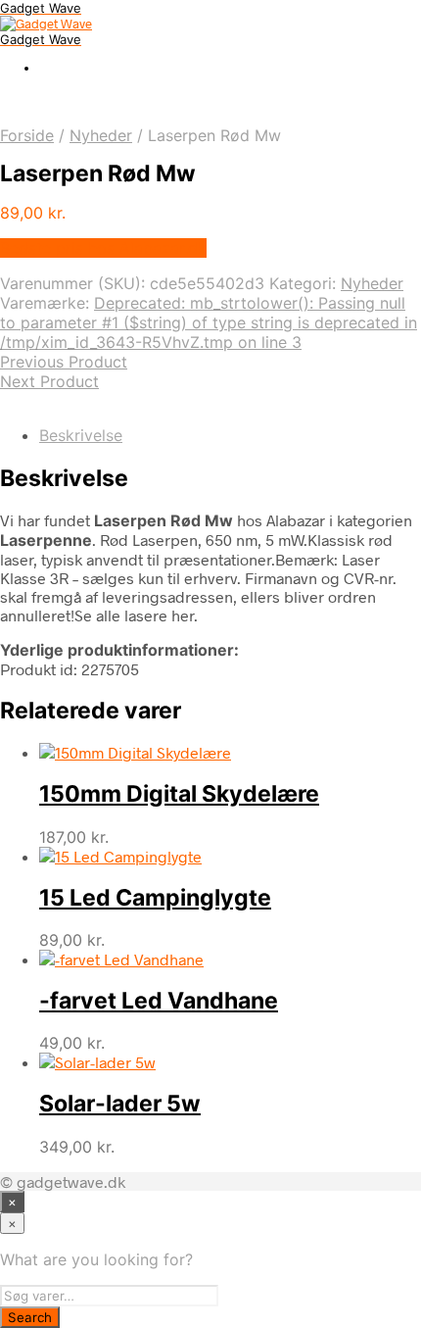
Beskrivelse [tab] (80, 435)
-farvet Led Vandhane (158, 1000)
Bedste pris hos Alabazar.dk (103, 248)
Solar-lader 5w (120, 1103)
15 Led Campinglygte (155, 897)
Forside (27, 135)
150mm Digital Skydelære (179, 794)
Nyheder (101, 135)
